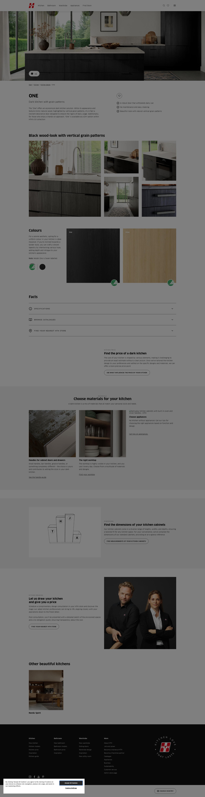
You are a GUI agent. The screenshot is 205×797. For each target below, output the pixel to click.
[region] (44, 786)
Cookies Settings (71, 788)
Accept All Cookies (71, 783)
